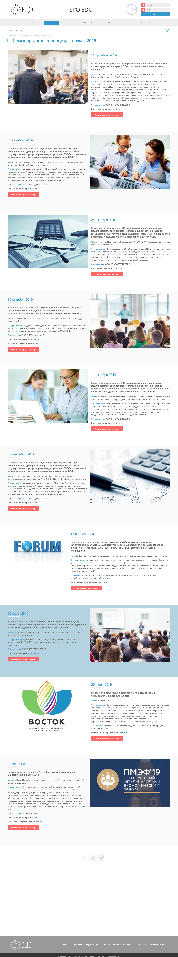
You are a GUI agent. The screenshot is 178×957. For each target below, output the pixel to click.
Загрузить (117, 109)
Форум (142, 22)
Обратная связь (156, 944)
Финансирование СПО (101, 22)
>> (101, 857)
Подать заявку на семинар (107, 115)
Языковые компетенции (125, 22)
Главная (24, 22)
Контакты (153, 22)
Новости (64, 22)
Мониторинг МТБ (79, 22)
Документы (37, 22)
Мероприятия (51, 22)
